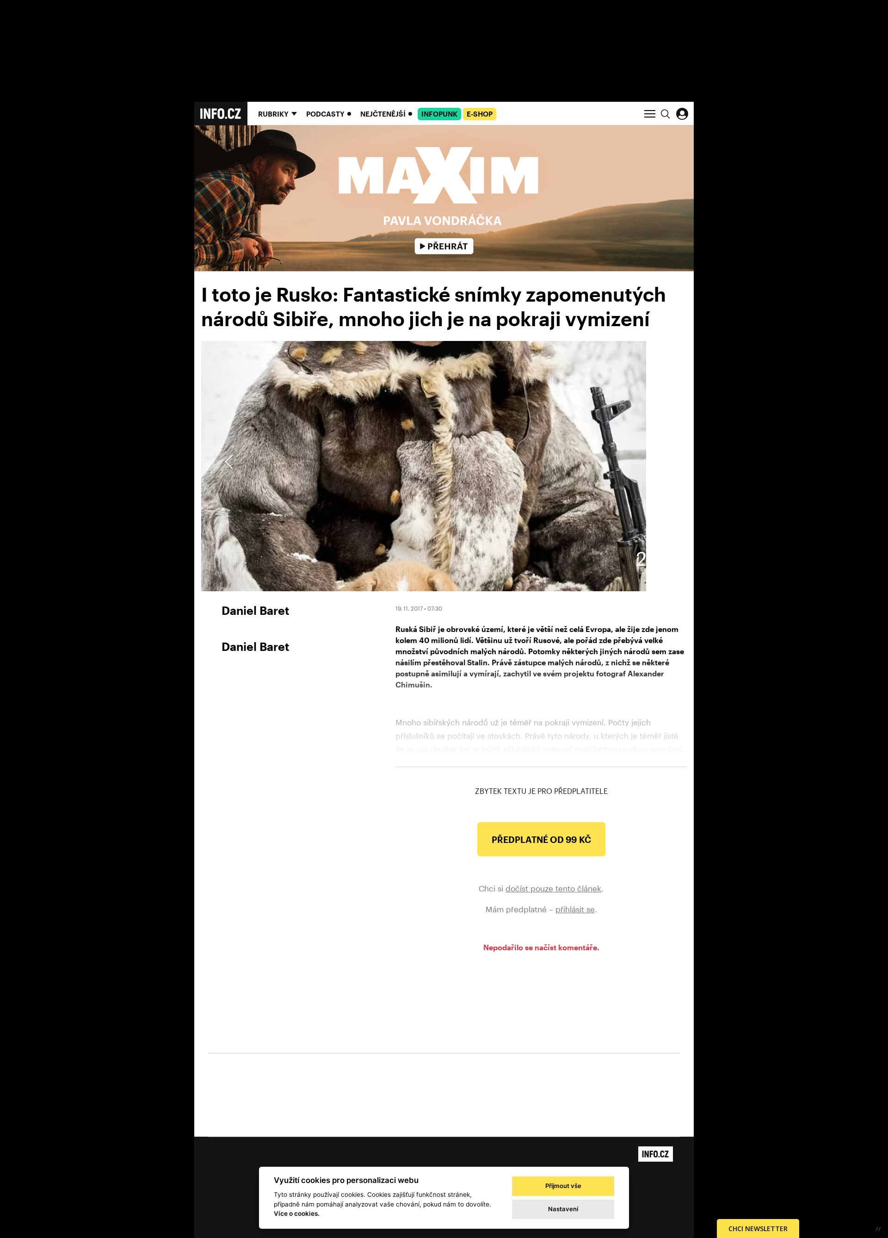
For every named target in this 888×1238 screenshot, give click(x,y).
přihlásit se (575, 909)
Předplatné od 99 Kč (541, 839)
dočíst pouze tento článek (553, 888)
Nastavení (563, 1209)
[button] (658, 462)
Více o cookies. (297, 1213)
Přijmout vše (563, 1185)
